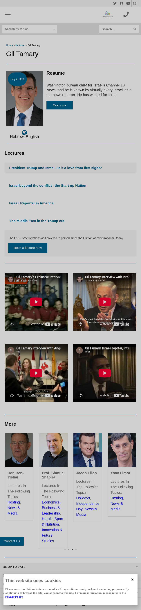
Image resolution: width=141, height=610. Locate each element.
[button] (132, 579)
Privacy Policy (14, 596)
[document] (70, 305)
